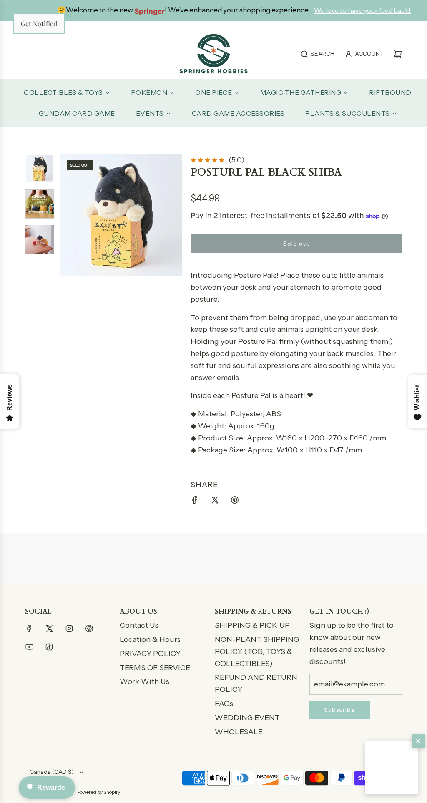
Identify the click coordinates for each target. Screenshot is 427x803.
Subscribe (339, 710)
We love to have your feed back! (347, 10)
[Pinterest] (89, 628)
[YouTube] (29, 647)
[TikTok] (49, 647)
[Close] (418, 741)
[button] (391, 767)
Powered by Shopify (98, 792)
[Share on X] (215, 502)
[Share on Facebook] (195, 502)
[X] (49, 628)
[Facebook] (29, 628)
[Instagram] (69, 628)
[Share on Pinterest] (235, 502)
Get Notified (39, 23)
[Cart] (398, 54)
